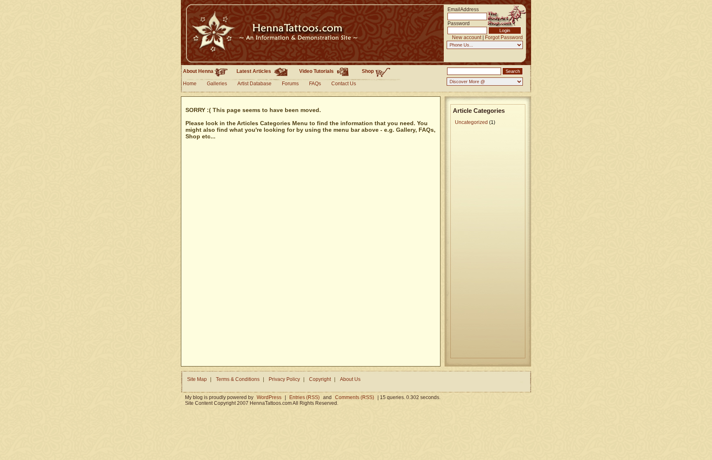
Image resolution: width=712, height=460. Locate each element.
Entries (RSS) (304, 397)
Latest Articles (254, 71)
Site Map (197, 379)
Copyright (320, 379)
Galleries (217, 83)
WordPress (269, 397)
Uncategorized (471, 122)
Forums (290, 83)
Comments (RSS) (354, 397)
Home (190, 83)
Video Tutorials (317, 71)
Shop (368, 71)
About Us (350, 379)
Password (458, 23)
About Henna (199, 71)
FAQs (315, 83)
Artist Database (254, 83)
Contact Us (343, 83)
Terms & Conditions (238, 379)
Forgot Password (504, 37)
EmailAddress (459, 9)
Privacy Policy (284, 379)
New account (466, 37)
